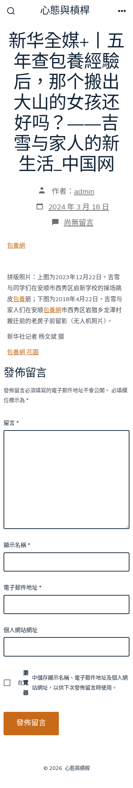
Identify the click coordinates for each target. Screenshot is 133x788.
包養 (19, 299)
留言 (11, 423)
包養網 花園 (23, 352)
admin (84, 191)
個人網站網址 (21, 630)
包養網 (16, 246)
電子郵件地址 (22, 588)
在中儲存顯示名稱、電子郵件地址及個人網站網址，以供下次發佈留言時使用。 (72, 682)
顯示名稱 (17, 545)
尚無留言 (79, 222)
